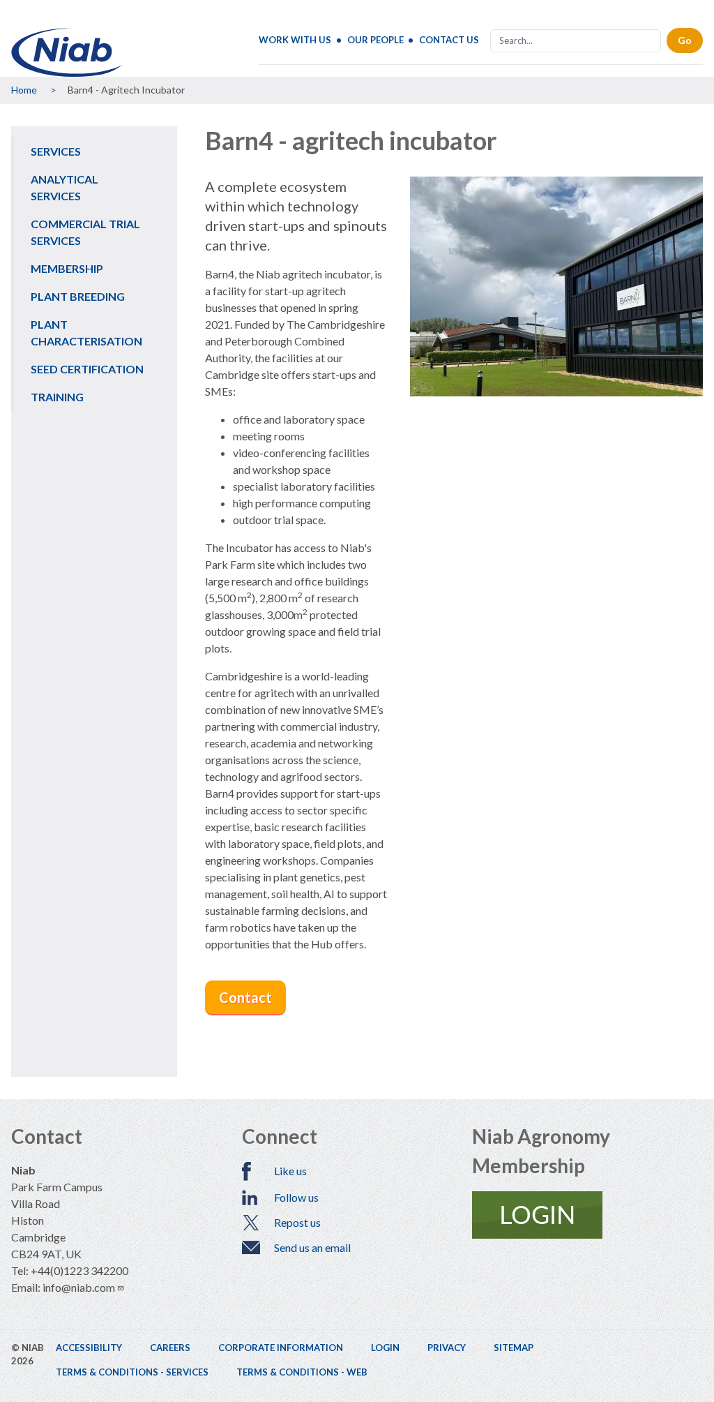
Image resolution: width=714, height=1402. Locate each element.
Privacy (446, 1347)
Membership (67, 268)
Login (385, 1347)
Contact (245, 997)
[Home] (67, 52)
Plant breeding (78, 296)
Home (24, 90)
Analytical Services (64, 187)
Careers (170, 1347)
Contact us (449, 39)
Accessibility (89, 1347)
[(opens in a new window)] (587, 1215)
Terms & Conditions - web (301, 1372)
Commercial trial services (85, 232)
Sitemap (513, 1347)
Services (56, 151)
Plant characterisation (86, 333)
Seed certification (87, 368)
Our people (375, 39)
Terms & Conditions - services (132, 1372)
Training (57, 396)
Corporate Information (280, 1347)
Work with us (295, 39)
